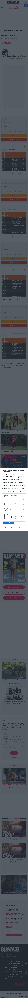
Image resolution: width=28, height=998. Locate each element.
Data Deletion (6, 527)
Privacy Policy (22, 527)
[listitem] (14, 496)
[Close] (25, 470)
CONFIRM (8, 522)
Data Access (14, 527)
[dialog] (14, 499)
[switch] (22, 499)
